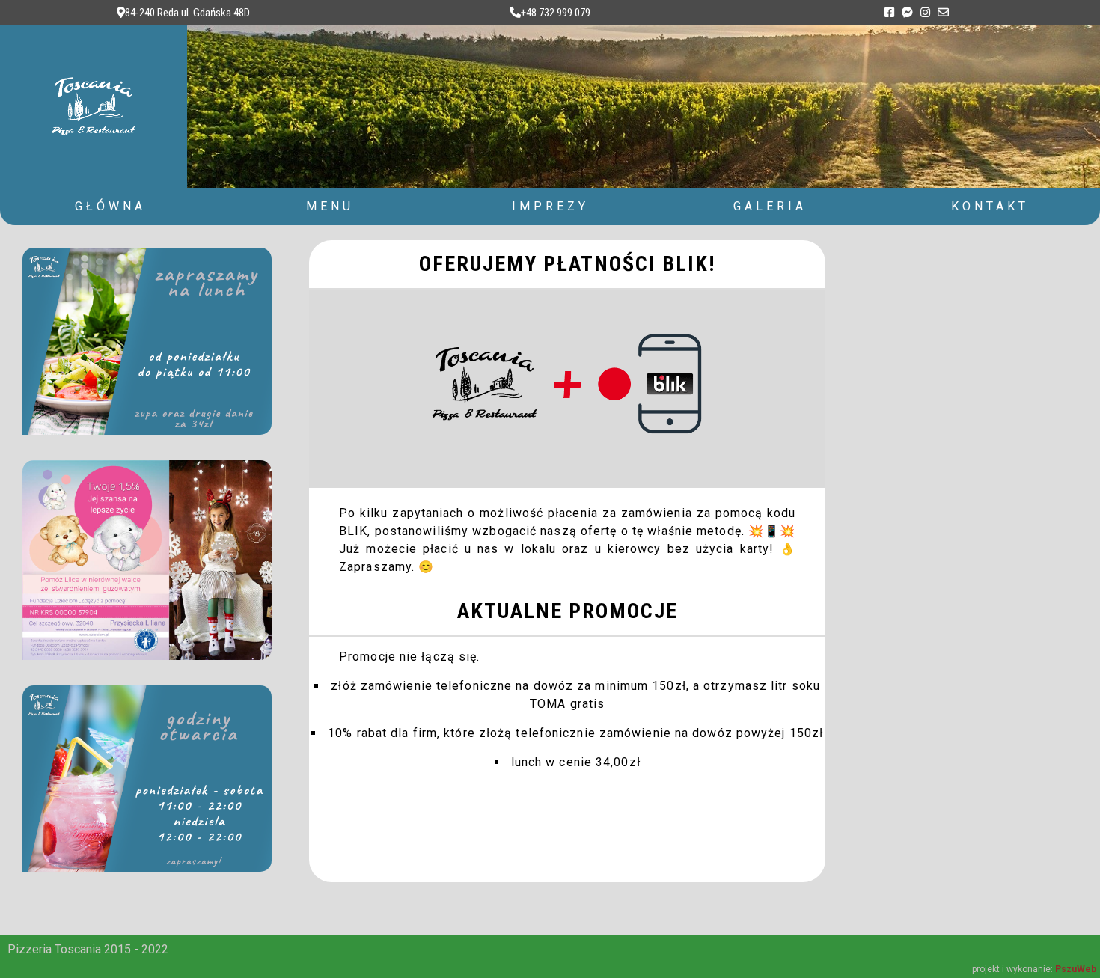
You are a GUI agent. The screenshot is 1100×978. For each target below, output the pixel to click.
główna (110, 206)
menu (330, 206)
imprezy (550, 206)
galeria (770, 206)
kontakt (990, 206)
